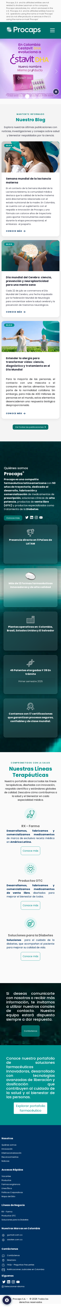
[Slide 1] (27, 96)
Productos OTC (9, 1215)
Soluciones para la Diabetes (15, 1219)
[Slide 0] (20, 96)
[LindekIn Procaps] (31, 517)
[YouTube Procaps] (41, 517)
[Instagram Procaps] (36, 517)
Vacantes (6, 1176)
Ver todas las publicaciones (29, 427)
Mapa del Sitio (8, 1196)
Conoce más (14, 231)
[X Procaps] (27, 517)
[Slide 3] (40, 96)
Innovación (7, 1149)
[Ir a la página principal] (23, 30)
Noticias (5, 1161)
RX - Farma (7, 1211)
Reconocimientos (10, 1157)
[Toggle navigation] (52, 30)
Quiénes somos (9, 1145)
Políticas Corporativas (12, 1192)
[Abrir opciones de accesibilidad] (7, 1300)
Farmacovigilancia (11, 1184)
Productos (6, 1180)
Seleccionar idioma (14, 1286)
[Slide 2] (34, 96)
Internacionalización (11, 1153)
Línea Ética (7, 1188)
